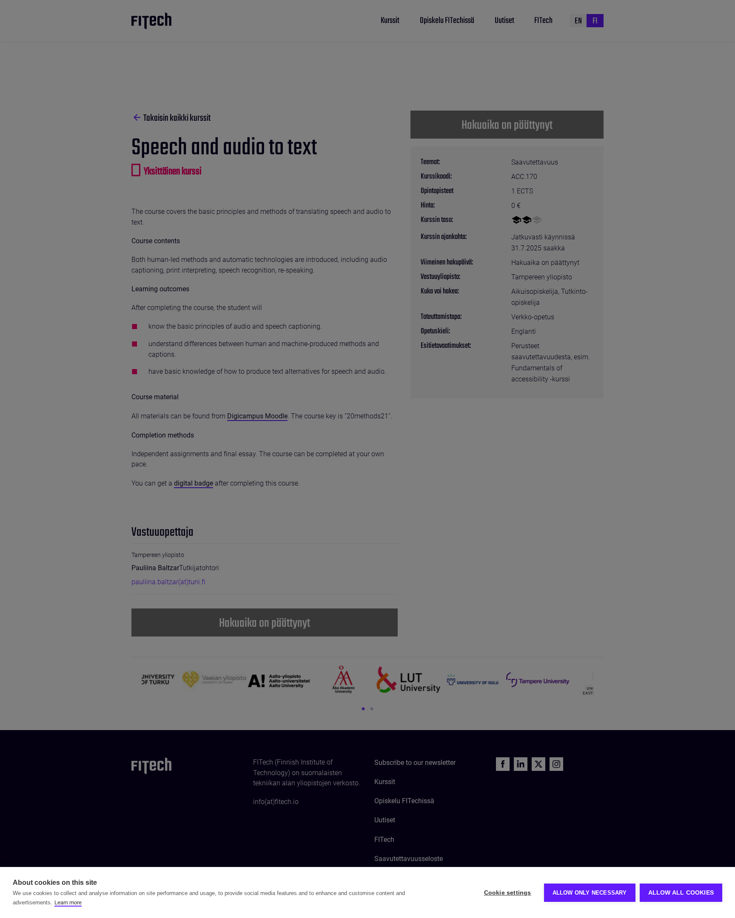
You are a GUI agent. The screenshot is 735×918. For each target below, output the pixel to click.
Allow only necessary (590, 893)
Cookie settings (507, 893)
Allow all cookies (681, 893)
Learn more (68, 902)
